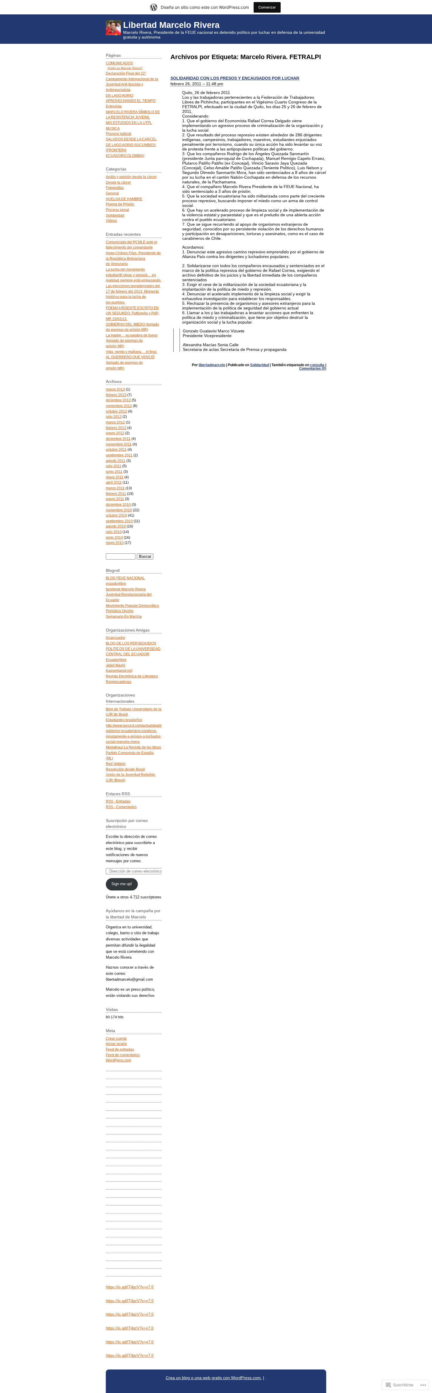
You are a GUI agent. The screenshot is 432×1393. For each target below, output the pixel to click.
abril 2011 (114, 482)
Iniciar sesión (116, 1044)
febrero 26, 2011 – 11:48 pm (196, 83)
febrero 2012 (116, 428)
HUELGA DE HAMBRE (124, 199)
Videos (111, 220)
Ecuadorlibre (116, 660)
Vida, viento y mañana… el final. (131, 352)
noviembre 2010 (119, 510)
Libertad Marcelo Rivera (171, 25)
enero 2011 (115, 499)
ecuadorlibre (116, 583)
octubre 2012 (116, 411)
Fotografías (115, 188)
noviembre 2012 (119, 406)
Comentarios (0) (312, 368)
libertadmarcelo (212, 365)
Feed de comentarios (123, 1055)
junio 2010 (114, 537)
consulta (317, 365)
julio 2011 (113, 466)
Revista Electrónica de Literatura (132, 676)
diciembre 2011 (118, 439)
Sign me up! (121, 884)
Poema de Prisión (120, 204)
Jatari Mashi (115, 665)
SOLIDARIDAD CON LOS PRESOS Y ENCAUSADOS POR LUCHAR (234, 78)
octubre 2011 (116, 449)
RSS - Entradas (118, 801)
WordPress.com (118, 1060)
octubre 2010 (116, 515)
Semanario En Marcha (124, 616)
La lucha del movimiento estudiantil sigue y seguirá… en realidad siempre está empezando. (133, 274)
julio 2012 (114, 416)
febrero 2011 (116, 493)
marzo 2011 (115, 488)
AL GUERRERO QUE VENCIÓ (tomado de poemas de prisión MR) (130, 362)
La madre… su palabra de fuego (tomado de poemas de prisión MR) (132, 340)
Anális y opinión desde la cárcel (131, 177)
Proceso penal (117, 210)
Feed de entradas (120, 1049)
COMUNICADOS (119, 63)
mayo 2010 (115, 543)
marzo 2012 (115, 422)
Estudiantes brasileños (124, 720)
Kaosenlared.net (119, 670)
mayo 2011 (114, 477)
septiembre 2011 (119, 455)
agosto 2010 (116, 526)
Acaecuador (115, 637)
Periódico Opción (119, 611)
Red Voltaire (115, 764)
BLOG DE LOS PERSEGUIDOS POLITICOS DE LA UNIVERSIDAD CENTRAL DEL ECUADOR (133, 648)
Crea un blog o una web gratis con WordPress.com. (214, 1377)
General (112, 193)
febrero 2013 (116, 395)
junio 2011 (114, 471)
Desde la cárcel (118, 182)
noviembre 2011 (119, 444)
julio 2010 (114, 532)
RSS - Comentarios (121, 807)
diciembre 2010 (118, 504)
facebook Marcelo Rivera (126, 589)
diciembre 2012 (118, 400)
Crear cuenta (116, 1038)
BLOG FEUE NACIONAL (125, 578)
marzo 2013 (115, 389)
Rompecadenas (118, 682)
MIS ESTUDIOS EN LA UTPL (129, 123)
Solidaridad (259, 365)
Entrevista (114, 106)
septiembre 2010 (119, 521)
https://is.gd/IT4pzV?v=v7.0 (129, 1287)
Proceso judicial (118, 133)
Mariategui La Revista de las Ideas (133, 747)
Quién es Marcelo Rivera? (125, 68)
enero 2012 (115, 433)
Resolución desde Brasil (125, 769)
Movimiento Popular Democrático (132, 605)
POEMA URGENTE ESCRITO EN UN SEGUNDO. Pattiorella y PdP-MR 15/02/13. (132, 313)
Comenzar (267, 7)
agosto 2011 (115, 461)
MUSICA (113, 128)
